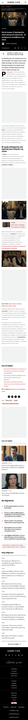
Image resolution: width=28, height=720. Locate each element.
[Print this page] (15, 48)
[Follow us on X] (15, 655)
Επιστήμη (14, 681)
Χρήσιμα (14, 683)
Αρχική (2, 6)
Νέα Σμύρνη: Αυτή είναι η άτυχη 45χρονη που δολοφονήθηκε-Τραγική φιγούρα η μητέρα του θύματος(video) (13, 586)
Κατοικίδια (14, 697)
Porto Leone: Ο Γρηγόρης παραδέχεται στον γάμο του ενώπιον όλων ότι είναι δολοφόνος (15, 377)
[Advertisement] (14, 107)
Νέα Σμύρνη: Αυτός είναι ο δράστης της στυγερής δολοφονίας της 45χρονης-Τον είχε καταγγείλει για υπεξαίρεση (14, 617)
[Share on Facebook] (22, 48)
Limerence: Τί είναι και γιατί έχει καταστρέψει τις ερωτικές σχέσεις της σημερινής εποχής (13, 627)
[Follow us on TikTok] (9, 655)
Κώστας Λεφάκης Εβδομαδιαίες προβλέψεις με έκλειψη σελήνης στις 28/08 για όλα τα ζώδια (14, 514)
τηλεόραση (8, 6)
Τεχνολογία (14, 675)
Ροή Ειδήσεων (14, 673)
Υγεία (14, 699)
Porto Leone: (10, 72)
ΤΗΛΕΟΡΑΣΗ (4, 463)
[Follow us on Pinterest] (6, 655)
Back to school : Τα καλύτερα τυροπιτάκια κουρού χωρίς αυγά (14, 521)
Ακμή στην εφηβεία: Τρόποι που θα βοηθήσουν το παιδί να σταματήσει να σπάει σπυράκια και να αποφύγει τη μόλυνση (13, 574)
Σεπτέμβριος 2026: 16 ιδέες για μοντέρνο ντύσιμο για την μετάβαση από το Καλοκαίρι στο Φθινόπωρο (13, 606)
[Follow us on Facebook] (12, 655)
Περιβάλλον (14, 685)
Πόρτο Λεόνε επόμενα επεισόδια (10, 403)
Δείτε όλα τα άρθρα (13, 644)
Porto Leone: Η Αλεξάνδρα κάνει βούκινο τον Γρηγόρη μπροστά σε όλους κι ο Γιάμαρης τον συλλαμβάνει (15, 371)
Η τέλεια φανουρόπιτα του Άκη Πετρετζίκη (14, 507)
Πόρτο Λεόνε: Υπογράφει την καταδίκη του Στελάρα (18, 226)
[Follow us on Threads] (19, 655)
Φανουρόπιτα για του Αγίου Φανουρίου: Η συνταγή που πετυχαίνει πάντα (13, 529)
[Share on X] (25, 48)
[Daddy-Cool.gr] (14, 2)
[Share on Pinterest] (18, 48)
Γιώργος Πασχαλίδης (11, 43)
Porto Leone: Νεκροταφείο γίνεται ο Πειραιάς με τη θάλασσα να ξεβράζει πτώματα (13, 467)
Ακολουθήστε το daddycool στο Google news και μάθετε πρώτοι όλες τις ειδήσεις (14, 546)
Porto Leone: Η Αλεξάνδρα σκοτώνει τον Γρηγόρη (13, 494)
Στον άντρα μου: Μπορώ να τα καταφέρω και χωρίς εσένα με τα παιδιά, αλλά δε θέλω (12, 563)
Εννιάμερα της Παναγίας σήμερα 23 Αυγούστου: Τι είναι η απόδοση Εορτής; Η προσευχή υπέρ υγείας (14, 596)
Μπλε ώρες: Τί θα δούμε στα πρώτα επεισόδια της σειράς (12, 637)
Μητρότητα (14, 693)
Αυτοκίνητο (14, 687)
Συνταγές (14, 671)
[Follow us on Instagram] (22, 655)
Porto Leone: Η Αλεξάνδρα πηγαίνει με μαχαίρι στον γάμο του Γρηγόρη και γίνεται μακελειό (14, 384)
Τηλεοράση (14, 668)
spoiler (16, 400)
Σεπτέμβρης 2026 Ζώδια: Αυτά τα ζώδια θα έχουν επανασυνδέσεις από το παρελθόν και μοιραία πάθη (15, 537)
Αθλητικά (14, 695)
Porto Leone (16, 389)
